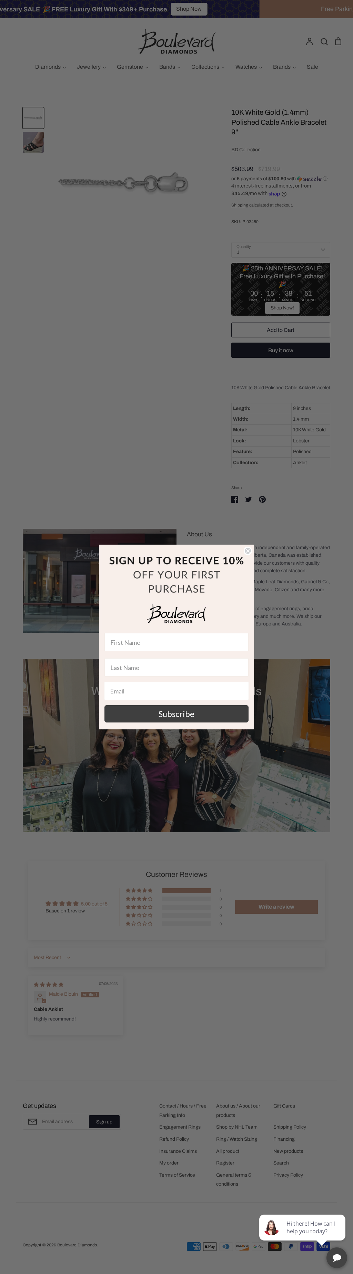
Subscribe (176, 714)
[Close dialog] (247, 550)
